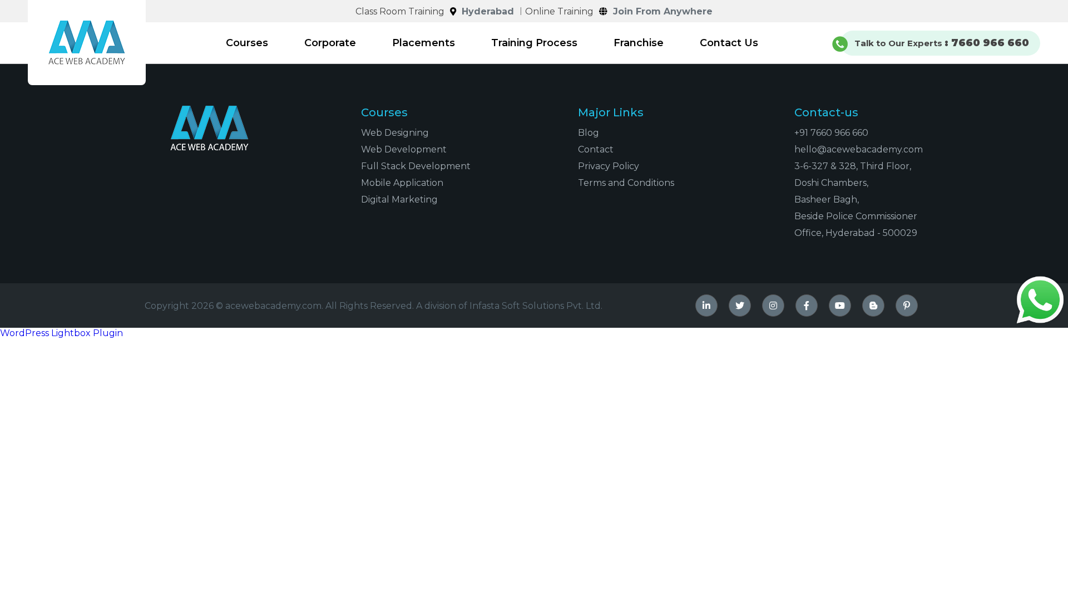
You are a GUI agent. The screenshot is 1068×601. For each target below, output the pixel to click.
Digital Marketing (399, 199)
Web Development (404, 149)
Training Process (534, 43)
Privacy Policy (608, 166)
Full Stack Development (416, 166)
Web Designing (395, 132)
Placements (423, 43)
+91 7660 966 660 (831, 132)
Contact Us (729, 43)
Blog (588, 132)
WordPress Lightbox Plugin (61, 333)
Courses (247, 43)
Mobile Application (402, 183)
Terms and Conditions (626, 183)
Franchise (639, 43)
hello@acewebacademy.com (858, 149)
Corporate (330, 43)
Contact (596, 149)
